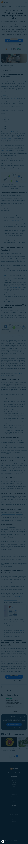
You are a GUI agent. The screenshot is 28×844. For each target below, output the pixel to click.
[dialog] (14, 422)
